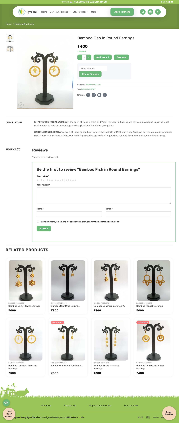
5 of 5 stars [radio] (70, 180)
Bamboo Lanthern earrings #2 (109, 306)
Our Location (131, 405)
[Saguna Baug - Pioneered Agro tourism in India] (27, 12)
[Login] (158, 12)
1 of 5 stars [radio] (37, 180)
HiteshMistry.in (75, 417)
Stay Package (80, 12)
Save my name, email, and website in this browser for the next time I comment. (80, 222)
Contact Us (70, 405)
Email (109, 209)
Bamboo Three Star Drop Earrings (106, 367)
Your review (43, 185)
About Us (46, 405)
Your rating (43, 176)
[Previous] (21, 71)
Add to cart (102, 57)
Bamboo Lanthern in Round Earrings (22, 367)
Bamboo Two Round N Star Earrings (150, 367)
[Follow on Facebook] (161, 2)
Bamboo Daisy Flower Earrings (24, 306)
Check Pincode (90, 74)
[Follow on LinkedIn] (169, 2)
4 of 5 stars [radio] (59, 180)
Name (40, 209)
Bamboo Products (24, 24)
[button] (143, 12)
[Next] (68, 71)
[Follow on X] (167, 2)
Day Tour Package (59, 12)
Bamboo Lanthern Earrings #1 (66, 365)
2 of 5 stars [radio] (42, 180)
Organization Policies (100, 405)
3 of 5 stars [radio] (49, 180)
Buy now (121, 57)
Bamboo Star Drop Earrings (65, 306)
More (93, 12)
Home (44, 12)
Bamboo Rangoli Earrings (149, 306)
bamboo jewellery (88, 89)
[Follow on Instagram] (164, 2)
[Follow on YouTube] (172, 2)
